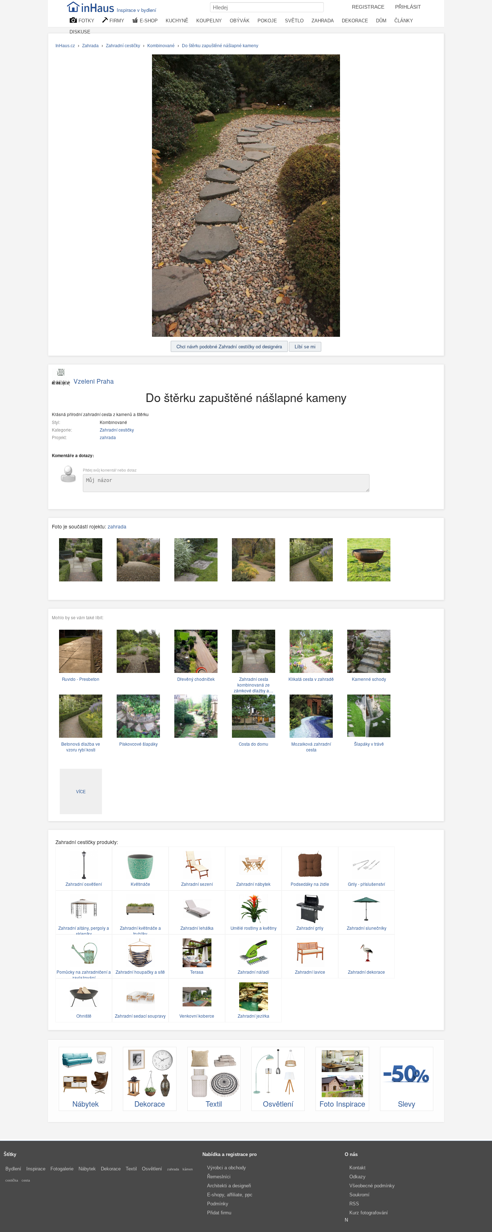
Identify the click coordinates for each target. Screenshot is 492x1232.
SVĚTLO (294, 20)
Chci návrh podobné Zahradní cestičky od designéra (229, 346)
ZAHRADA (323, 20)
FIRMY (116, 20)
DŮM (381, 20)
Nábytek (87, 1168)
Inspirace (35, 1168)
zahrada (108, 437)
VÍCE (81, 791)
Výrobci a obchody (226, 1167)
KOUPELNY (209, 20)
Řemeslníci (219, 1176)
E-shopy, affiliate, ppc (229, 1194)
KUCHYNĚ (177, 20)
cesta (26, 1180)
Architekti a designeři (229, 1185)
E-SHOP (148, 20)
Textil (131, 1168)
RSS (354, 1203)
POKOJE (267, 20)
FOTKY (85, 20)
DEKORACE (355, 20)
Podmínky (217, 1203)
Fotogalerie (61, 1168)
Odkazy (357, 1176)
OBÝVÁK (240, 20)
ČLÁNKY (403, 20)
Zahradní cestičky (117, 430)
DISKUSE (80, 32)
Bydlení (13, 1168)
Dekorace (111, 1168)
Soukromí (359, 1194)
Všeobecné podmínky (372, 1185)
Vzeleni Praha (93, 380)
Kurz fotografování (368, 1212)
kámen (188, 1169)
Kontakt (357, 1167)
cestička (11, 1180)
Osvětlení (152, 1168)
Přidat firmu (219, 1212)
